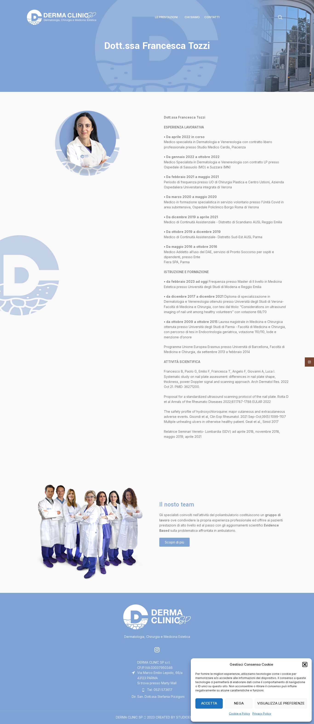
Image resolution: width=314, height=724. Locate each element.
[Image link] (157, 617)
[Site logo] (61, 17)
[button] (305, 664)
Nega (239, 703)
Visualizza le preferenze (281, 703)
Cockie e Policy (239, 713)
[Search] (280, 17)
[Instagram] (157, 649)
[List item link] (157, 689)
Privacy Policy (261, 713)
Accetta (209, 703)
